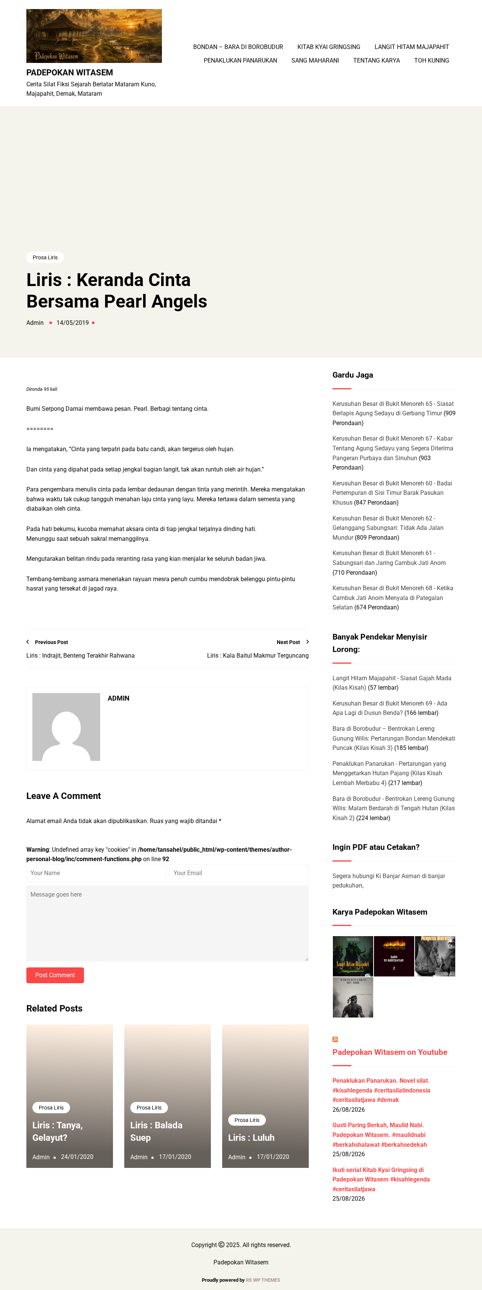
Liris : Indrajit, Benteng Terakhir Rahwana (80, 655)
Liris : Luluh (251, 1137)
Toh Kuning (431, 61)
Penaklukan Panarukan (240, 61)
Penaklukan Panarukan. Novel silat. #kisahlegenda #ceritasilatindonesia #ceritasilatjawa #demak (381, 1090)
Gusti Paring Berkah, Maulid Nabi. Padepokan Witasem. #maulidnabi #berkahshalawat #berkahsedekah (380, 1135)
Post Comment (55, 975)
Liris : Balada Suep (156, 1131)
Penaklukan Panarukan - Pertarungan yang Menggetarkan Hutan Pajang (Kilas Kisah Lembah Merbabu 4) (389, 773)
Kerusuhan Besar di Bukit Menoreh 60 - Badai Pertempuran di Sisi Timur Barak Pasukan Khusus (392, 493)
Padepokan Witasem (69, 72)
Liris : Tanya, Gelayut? (57, 1131)
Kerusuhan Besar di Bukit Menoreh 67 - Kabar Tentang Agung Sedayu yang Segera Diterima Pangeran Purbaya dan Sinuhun (393, 448)
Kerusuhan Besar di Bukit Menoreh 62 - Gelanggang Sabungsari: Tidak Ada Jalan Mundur (388, 528)
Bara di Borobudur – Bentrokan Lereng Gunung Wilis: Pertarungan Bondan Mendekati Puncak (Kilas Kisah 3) (394, 738)
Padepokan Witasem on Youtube (390, 1052)
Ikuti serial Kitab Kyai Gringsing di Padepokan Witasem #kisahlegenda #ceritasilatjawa (381, 1179)
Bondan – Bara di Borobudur (238, 47)
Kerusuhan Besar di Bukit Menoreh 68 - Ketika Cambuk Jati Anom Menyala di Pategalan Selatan (393, 598)
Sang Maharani (315, 61)
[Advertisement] (241, 193)
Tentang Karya (376, 61)
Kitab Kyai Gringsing (328, 47)
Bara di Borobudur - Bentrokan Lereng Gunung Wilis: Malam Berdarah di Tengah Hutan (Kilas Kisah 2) (394, 808)
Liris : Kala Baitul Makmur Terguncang (258, 655)
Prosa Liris (45, 257)
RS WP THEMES (263, 1280)
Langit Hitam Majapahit (412, 47)
